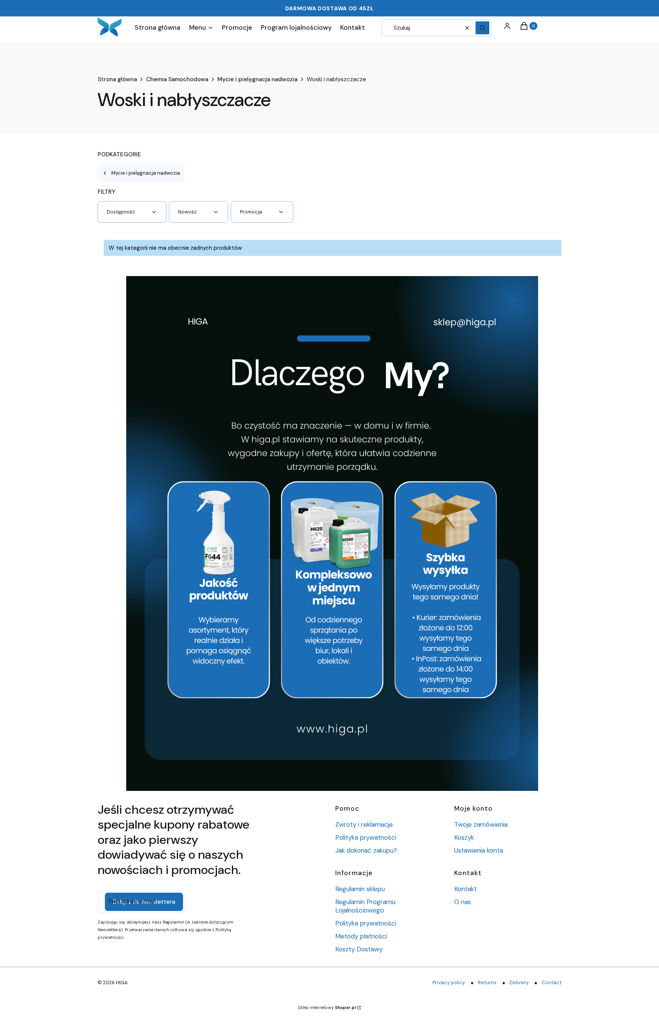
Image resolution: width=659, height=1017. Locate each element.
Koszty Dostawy (359, 949)
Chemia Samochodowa (177, 79)
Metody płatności (361, 936)
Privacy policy (448, 982)
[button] (482, 27)
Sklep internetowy (327, 1007)
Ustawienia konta (478, 850)
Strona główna (117, 79)
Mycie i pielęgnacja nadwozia (257, 79)
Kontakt (465, 889)
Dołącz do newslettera (144, 902)
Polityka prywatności (365, 837)
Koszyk (464, 837)
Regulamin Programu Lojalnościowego (365, 906)
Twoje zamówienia (481, 824)
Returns (487, 982)
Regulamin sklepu (360, 889)
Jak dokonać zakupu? (366, 850)
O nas (462, 902)
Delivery (519, 982)
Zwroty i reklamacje (364, 824)
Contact (551, 982)
